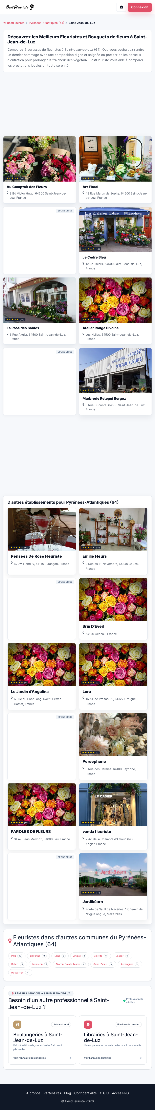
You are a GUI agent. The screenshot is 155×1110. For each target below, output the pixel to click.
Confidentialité (85, 1093)
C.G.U (104, 1093)
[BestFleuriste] (38, 7)
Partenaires (52, 1093)
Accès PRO (120, 1093)
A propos (33, 1093)
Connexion (139, 7)
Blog (67, 1093)
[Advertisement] (77, 104)
